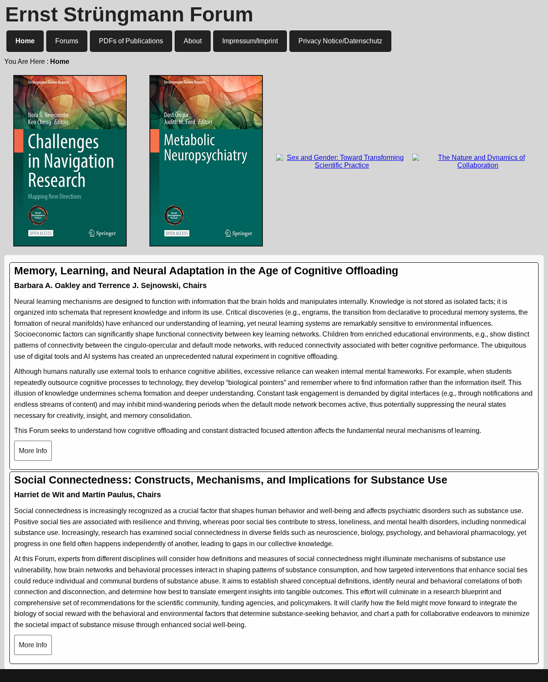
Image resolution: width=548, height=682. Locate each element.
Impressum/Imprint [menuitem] (250, 41)
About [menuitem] (193, 41)
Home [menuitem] (25, 41)
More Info (33, 450)
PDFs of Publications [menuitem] (131, 41)
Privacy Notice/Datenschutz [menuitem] (340, 41)
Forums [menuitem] (66, 41)
